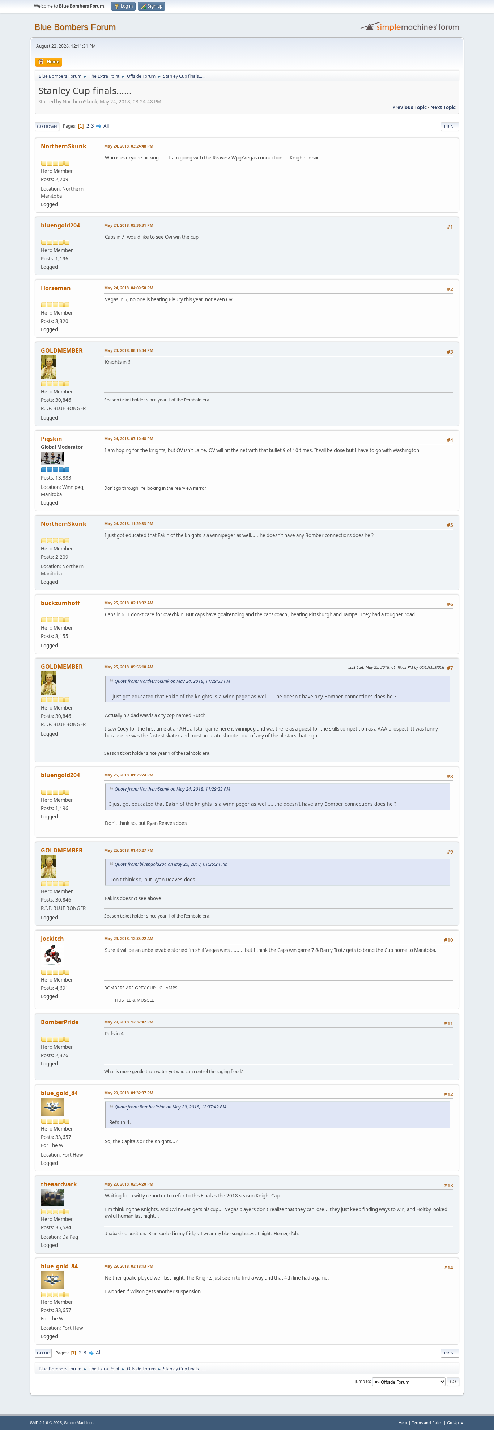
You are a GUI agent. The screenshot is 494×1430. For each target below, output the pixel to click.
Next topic (443, 107)
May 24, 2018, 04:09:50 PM (128, 287)
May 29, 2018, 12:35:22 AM (128, 938)
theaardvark (59, 1184)
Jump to (362, 1381)
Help (403, 1422)
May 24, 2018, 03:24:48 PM (128, 146)
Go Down (47, 126)
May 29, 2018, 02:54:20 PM (128, 1184)
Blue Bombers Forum (75, 27)
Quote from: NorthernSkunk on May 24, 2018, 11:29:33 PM (172, 681)
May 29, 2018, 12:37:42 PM (128, 1022)
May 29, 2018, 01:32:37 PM (128, 1092)
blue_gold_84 (59, 1093)
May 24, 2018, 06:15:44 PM (128, 350)
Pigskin (51, 439)
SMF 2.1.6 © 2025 (46, 1423)
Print (450, 126)
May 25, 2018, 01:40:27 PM (128, 850)
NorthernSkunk (63, 146)
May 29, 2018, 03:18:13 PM (128, 1266)
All (106, 126)
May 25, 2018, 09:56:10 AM (128, 666)
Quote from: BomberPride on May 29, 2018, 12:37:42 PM (170, 1107)
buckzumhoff (60, 603)
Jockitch (52, 938)
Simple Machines (79, 1423)
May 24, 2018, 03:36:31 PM (128, 225)
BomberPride (59, 1022)
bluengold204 (60, 225)
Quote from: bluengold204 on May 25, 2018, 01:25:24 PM (171, 864)
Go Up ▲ (455, 1422)
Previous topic (409, 107)
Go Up (43, 1352)
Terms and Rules (427, 1422)
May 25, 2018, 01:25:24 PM (128, 775)
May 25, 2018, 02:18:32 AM (128, 602)
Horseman (56, 288)
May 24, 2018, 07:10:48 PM (128, 438)
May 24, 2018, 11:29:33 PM (128, 523)
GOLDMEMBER (62, 350)
